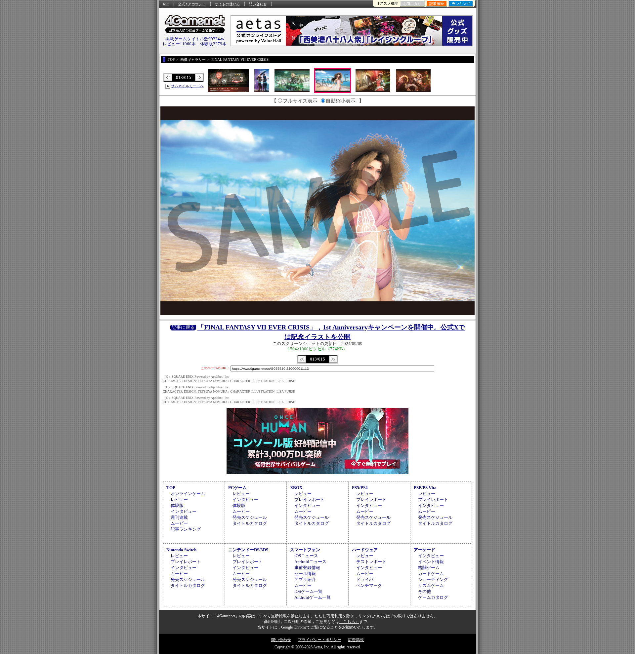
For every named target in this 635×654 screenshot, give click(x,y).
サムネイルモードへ (187, 86)
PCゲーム (237, 487)
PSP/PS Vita (425, 487)
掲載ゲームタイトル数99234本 (194, 38)
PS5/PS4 (360, 487)
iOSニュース (306, 555)
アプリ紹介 (305, 579)
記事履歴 (436, 4)
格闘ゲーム (429, 567)
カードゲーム (431, 573)
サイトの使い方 (227, 4)
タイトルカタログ (250, 523)
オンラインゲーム (188, 493)
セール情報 (305, 573)
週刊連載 (179, 517)
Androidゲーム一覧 (312, 597)
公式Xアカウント (192, 4)
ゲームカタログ (433, 597)
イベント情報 (431, 561)
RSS (166, 4)
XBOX (296, 487)
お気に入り (412, 4)
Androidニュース (310, 561)
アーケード (424, 549)
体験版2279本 (213, 43)
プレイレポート (309, 499)
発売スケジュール (250, 517)
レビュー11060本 (179, 43)
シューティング (433, 579)
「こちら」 (349, 621)
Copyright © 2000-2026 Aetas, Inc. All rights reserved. (318, 647)
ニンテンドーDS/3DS (248, 549)
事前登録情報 (307, 567)
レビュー (179, 499)
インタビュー (183, 511)
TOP (170, 487)
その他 (424, 591)
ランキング (461, 4)
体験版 (177, 505)
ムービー (179, 523)
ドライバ (364, 579)
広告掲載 (356, 639)
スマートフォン (305, 549)
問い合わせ (258, 4)
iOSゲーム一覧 (308, 591)
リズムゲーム (431, 585)
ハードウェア (365, 549)
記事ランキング (186, 529)
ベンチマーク (369, 585)
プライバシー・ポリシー (319, 639)
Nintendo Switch (181, 549)
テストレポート (371, 561)
